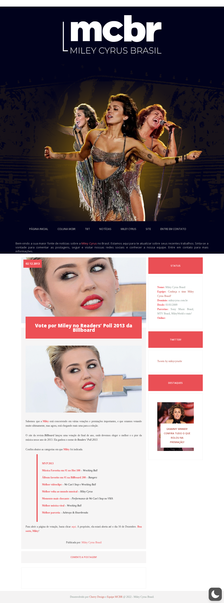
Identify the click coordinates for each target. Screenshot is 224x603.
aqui (74, 526)
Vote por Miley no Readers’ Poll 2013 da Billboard (83, 327)
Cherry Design (97, 596)
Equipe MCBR (114, 596)
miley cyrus (128, 229)
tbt (87, 229)
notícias (105, 229)
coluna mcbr (66, 229)
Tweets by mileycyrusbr (169, 361)
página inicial (38, 229)
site (148, 229)
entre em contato (173, 229)
